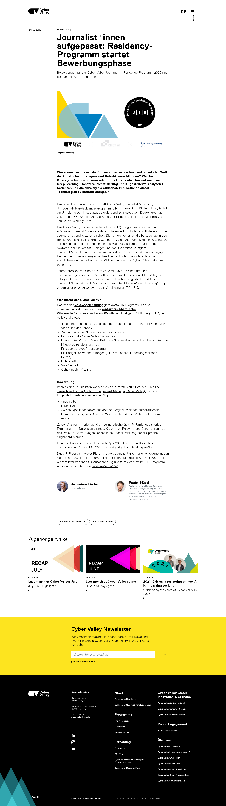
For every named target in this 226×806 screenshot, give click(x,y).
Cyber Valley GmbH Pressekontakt (173, 775)
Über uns (164, 740)
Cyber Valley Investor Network (171, 714)
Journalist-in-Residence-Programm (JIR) (90, 208)
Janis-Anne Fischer (105, 466)
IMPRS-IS (119, 754)
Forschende (120, 748)
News (194, 18)
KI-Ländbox (120, 726)
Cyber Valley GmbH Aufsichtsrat (172, 769)
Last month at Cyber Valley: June (111, 581)
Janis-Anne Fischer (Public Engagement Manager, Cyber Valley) (101, 391)
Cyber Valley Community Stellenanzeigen (133, 705)
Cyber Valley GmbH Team (169, 758)
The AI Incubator (122, 721)
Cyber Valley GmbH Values (170, 763)
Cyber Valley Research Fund (127, 768)
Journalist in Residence (73, 522)
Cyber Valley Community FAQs (171, 781)
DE (184, 11)
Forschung (123, 742)
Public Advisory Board (168, 730)
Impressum (76, 798)
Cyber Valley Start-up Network (171, 703)
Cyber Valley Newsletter (125, 699)
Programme (123, 714)
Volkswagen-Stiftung (88, 305)
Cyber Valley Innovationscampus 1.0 (174, 752)
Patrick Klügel (139, 482)
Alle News (35, 30)
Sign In (35, 797)
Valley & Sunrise (122, 732)
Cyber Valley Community (169, 746)
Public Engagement (102, 522)
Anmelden (168, 654)
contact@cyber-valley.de (82, 717)
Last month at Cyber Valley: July (52, 581)
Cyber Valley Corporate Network (172, 709)
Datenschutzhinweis (84, 662)
